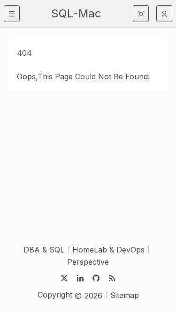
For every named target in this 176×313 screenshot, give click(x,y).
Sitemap (124, 295)
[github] (96, 278)
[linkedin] (80, 278)
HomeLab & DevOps (108, 249)
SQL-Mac (76, 13)
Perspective (88, 262)
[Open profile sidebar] (164, 13)
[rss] (112, 278)
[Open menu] (12, 13)
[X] (64, 278)
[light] (141, 13)
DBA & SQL (43, 249)
